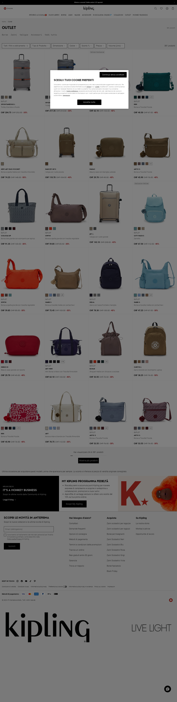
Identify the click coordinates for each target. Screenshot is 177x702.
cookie (97, 87)
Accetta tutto (89, 102)
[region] (89, 89)
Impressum (66, 95)
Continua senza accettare (113, 75)
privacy (89, 87)
